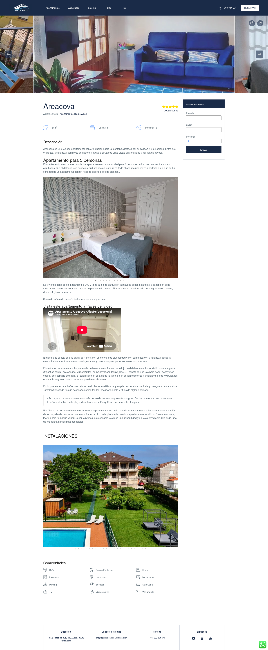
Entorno (92, 7)
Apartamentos (53, 7)
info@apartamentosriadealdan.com (111, 637)
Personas (190, 136)
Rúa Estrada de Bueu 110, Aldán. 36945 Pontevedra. (66, 639)
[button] (175, 179)
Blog (109, 7)
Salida (189, 124)
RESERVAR (250, 7)
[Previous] (8, 54)
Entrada (190, 113)
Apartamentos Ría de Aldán (73, 113)
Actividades (73, 7)
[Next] (259, 54)
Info (125, 7)
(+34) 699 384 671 (157, 637)
